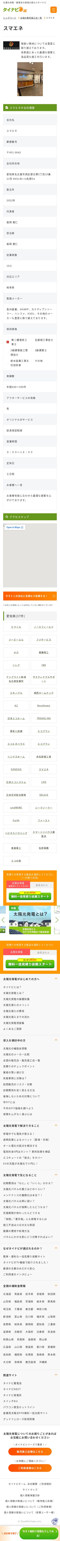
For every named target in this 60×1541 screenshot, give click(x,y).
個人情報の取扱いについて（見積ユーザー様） (30, 1512)
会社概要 (32, 1483)
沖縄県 (43, 1362)
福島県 (18, 1301)
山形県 (7, 1301)
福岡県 (18, 1354)
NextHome (43, 705)
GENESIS (16, 769)
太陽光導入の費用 (13, 1011)
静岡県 (29, 1324)
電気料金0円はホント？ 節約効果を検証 (26, 1151)
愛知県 (41, 1324)
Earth (16, 820)
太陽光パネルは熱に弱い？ (19, 1201)
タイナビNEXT (12, 1389)
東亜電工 (16, 847)
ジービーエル (16, 639)
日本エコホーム (16, 718)
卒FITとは (9, 1102)
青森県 (18, 1294)
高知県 (7, 1354)
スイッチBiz (10, 1401)
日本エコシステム (16, 782)
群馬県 (52, 1301)
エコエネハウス (16, 743)
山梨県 (52, 1316)
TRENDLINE (44, 718)
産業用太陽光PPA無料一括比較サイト (25, 1413)
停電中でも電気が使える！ (19, 1133)
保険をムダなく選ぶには (17, 1114)
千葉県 (18, 1309)
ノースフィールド (44, 626)
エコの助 (16, 860)
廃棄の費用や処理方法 (16, 1231)
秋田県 (52, 1294)
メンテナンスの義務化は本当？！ (23, 1195)
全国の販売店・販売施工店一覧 (21, 1060)
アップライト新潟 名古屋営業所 (16, 679)
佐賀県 (29, 1354)
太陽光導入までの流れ (16, 1016)
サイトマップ (30, 1489)
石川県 (29, 1316)
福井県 (41, 1316)
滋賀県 (7, 1331)
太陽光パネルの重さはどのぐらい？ (24, 1189)
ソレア (16, 665)
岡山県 (43, 1339)
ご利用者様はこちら (30, 1468)
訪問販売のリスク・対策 (17, 1084)
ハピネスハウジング (16, 833)
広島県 (7, 1346)
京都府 (18, 1331)
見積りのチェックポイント (19, 1066)
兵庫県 (41, 1331)
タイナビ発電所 (12, 1395)
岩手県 (29, 1294)
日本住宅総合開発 (16, 794)
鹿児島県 (30, 1362)
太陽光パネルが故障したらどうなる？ (25, 1207)
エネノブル (16, 692)
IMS (44, 665)
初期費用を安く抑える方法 (19, 1090)
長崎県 (41, 1354)
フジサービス (43, 639)
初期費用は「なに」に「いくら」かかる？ (28, 1183)
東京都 (29, 1309)
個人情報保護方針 (30, 1495)
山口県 (18, 1346)
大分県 (7, 1362)
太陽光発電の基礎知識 (16, 999)
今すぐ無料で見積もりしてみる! (38, 1533)
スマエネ (44, 769)
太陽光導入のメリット (16, 1005)
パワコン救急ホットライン (19, 1407)
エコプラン (44, 731)
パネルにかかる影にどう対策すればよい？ (28, 1236)
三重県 (52, 1324)
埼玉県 (7, 1309)
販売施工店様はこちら (30, 1451)
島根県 (32, 1339)
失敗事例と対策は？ (15, 1078)
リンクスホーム (16, 756)
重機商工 (44, 652)
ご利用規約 (45, 1483)
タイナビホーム (17, 1483)
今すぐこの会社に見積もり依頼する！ (27, 595)
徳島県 (29, 1346)
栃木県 (41, 1301)
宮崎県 (18, 1362)
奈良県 (52, 1331)
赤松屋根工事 (43, 756)
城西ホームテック (44, 692)
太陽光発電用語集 (13, 1023)
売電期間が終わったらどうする (21, 1213)
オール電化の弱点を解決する (20, 1145)
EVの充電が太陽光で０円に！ (20, 1163)
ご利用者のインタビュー (17, 1274)
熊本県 (52, 1354)
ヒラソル (16, 626)
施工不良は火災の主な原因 (19, 1224)
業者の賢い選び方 (13, 1072)
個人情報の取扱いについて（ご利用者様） (30, 1506)
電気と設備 (16, 731)
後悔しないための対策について (21, 1096)
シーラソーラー (44, 807)
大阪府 (29, 1331)
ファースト (44, 820)
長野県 (7, 1324)
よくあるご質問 (12, 1028)
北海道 (7, 1294)
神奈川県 (42, 1309)
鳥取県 (21, 1339)
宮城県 (41, 1294)
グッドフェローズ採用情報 (19, 1419)
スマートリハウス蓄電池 (44, 834)
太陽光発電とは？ (13, 993)
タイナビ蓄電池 (12, 1383)
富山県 (18, 1316)
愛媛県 (52, 1346)
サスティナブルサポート (44, 679)
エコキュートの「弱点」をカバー (23, 1157)
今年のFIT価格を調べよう (18, 1108)
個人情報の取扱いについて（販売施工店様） (30, 1500)
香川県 (41, 1346)
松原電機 (44, 847)
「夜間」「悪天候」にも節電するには (25, 1219)
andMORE (16, 807)
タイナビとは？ (12, 987)
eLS (16, 652)
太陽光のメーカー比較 (16, 1054)
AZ (16, 705)
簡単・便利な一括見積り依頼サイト (24, 1256)
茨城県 (29, 1301)
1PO (43, 782)
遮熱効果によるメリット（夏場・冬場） (27, 1139)
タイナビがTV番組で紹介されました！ (26, 1262)
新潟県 (7, 1316)
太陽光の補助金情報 (15, 1048)
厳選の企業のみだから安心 (19, 1268)
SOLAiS (43, 794)
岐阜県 (18, 1324)
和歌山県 (8, 1339)
